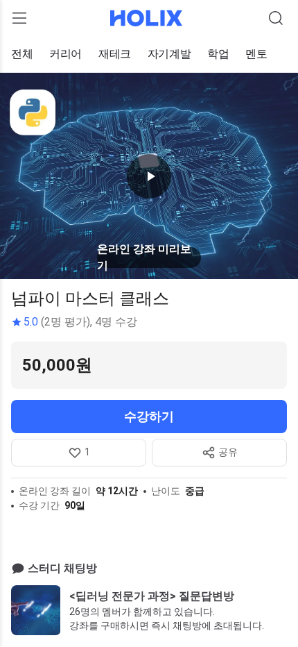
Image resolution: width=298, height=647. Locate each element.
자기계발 (169, 53)
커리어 (65, 53)
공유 (228, 451)
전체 (22, 53)
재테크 (114, 53)
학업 (218, 53)
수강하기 (149, 416)
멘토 (256, 53)
